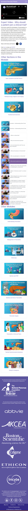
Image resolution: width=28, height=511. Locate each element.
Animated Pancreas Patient (9, 1)
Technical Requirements (14, 507)
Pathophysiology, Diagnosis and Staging (14, 96)
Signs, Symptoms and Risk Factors (14, 78)
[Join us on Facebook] (12, 500)
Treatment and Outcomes (14, 114)
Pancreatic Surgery (14, 316)
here (5, 47)
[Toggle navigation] (26, 1)
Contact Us (13, 504)
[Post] (17, 43)
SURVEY (13, 47)
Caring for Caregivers (14, 370)
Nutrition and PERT (14, 276)
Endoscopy (14, 257)
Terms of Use (21, 504)
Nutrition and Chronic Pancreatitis (14, 297)
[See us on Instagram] (16, 500)
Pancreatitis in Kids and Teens (14, 334)
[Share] (20, 43)
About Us (6, 504)
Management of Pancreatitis (14, 239)
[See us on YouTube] (7, 500)
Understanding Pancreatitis (14, 221)
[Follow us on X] (21, 500)
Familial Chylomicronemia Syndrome (14, 352)
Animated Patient (15, 491)
